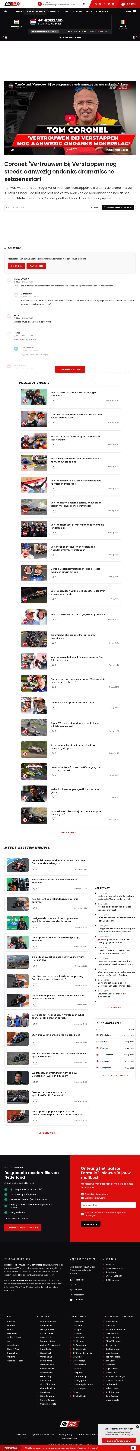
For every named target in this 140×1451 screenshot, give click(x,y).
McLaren (11, 1325)
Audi (9, 1341)
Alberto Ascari (112, 1333)
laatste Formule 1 (17, 1264)
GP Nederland (79, 1365)
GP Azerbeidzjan (80, 1376)
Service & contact (114, 1268)
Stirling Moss (111, 1373)
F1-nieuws (18, 11)
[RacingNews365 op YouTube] (113, 4)
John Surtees (112, 1396)
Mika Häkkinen (112, 1353)
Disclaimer (22, 1434)
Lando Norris (46, 1325)
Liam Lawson (46, 1392)
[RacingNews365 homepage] (5, 11)
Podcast (77, 11)
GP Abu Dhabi (79, 1396)
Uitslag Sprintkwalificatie (44, 31)
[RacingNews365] (12, 4)
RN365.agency (112, 1280)
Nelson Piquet (112, 1388)
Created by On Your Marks (89, 1434)
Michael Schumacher (116, 1329)
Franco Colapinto (48, 1400)
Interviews (101, 11)
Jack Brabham (112, 1392)
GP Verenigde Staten (83, 1384)
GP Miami (77, 1333)
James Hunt (111, 1345)
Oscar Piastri (46, 1353)
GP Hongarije (79, 1361)
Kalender (53, 11)
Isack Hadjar (46, 1349)
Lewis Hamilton (47, 1337)
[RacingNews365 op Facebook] (100, 4)
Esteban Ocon (47, 1365)
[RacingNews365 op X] (104, 4)
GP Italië (77, 1369)
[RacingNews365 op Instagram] (96, 4)
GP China (77, 1325)
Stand (65, 11)
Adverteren (111, 1272)
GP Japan (77, 1329)
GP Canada (78, 1337)
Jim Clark (110, 1361)
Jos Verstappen (113, 1357)
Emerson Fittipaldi (114, 1380)
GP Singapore (79, 1380)
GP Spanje (78, 1373)
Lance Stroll (45, 1380)
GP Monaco (78, 1341)
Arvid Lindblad (46, 1373)
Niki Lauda (110, 1365)
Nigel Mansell (112, 1369)
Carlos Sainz (46, 1357)
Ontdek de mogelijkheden (23, 1227)
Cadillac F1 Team (15, 1361)
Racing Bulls (12, 1353)
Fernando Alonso (48, 1341)
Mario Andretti (112, 1400)
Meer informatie (72, 37)
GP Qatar (77, 1392)
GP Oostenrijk (79, 1349)
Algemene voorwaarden (42, 1434)
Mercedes (12, 1333)
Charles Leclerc (47, 1333)
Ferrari (10, 1329)
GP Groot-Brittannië (82, 1353)
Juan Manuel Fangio (115, 1376)
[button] (16, 24)
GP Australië (78, 1322)
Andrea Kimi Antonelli (50, 1345)
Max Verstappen (36, 11)
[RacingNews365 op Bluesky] (109, 4)
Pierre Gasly (45, 1376)
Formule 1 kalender (23, 1280)
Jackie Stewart (113, 1349)
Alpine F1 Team (14, 1337)
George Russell (47, 1329)
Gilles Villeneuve (113, 1341)
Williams (11, 1357)
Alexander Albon (48, 1388)
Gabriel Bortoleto (48, 1404)
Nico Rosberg (112, 1322)
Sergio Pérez (46, 1361)
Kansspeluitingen (70, 1438)
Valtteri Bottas (47, 1369)
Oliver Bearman (47, 1396)
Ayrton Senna (112, 1337)
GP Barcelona (79, 1345)
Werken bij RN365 (114, 1276)
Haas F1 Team (13, 1349)
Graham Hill (111, 1384)
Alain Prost (111, 1325)
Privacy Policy (65, 1434)
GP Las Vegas (79, 1388)
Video (89, 11)
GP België (77, 1357)
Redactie (110, 1264)
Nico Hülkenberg (48, 1384)
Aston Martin (13, 1345)
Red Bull (11, 1322)
